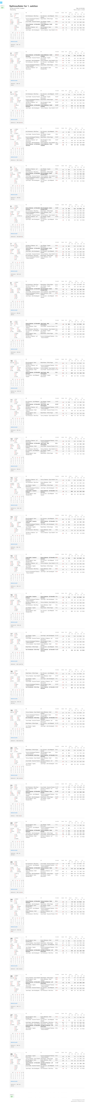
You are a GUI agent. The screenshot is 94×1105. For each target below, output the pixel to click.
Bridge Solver (14, 41)
